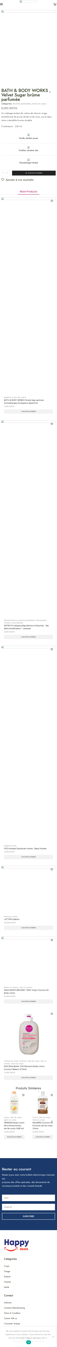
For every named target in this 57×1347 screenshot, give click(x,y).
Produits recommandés (13, 623)
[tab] (28, 192)
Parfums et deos (11, 916)
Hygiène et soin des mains (15, 397)
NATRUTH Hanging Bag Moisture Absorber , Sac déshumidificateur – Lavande (26, 627)
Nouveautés (41, 620)
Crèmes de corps (11, 1061)
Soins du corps (39, 103)
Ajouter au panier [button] (28, 411)
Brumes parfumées (22, 103)
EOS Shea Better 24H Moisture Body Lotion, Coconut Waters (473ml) (24, 1067)
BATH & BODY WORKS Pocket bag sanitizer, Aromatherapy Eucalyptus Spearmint (24, 401)
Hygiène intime (10, 846)
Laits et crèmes (25, 987)
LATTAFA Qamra (11, 919)
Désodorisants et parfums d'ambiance (19, 620)
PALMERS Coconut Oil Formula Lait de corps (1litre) (42, 1126)
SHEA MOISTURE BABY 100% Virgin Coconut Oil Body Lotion (26, 991)
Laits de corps (33, 1061)
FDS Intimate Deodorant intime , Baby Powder (25, 848)
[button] (1, 4)
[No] (53, 1336)
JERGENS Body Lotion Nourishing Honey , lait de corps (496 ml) (14, 1126)
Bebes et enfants (11, 987)
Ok (28, 1342)
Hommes (23, 1061)
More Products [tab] (28, 191)
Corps (6, 1117)
